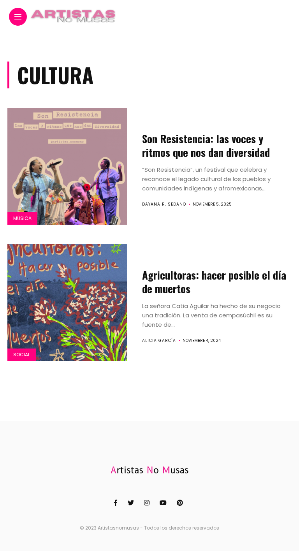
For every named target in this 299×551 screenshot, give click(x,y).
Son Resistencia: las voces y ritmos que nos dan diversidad (206, 145)
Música (22, 218)
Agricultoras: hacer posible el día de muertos (214, 281)
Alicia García (159, 340)
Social (21, 354)
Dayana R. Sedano (164, 204)
